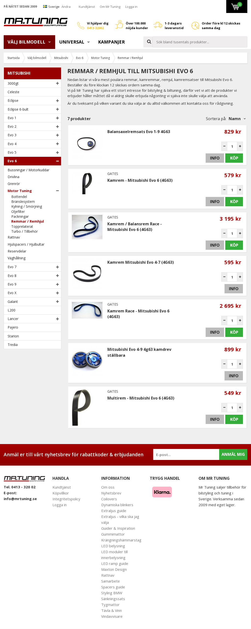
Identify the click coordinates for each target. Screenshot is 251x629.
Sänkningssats (113, 598)
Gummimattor (113, 534)
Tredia (13, 344)
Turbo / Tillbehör (24, 231)
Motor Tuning (20, 190)
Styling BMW (111, 592)
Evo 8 (12, 275)
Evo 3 (12, 135)
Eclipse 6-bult (18, 109)
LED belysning (113, 545)
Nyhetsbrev (111, 493)
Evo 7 (12, 266)
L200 (11, 310)
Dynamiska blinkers (117, 504)
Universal (72, 42)
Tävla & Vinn (111, 610)
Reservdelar (17, 251)
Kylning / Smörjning (26, 206)
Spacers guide (113, 586)
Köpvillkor (60, 493)
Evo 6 (12, 161)
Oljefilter (18, 211)
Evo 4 (12, 143)
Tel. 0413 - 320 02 (20, 486)
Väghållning (16, 258)
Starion (13, 336)
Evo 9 (12, 284)
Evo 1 (12, 117)
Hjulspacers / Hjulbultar (26, 244)
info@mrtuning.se (20, 498)
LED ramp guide (114, 563)
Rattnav (14, 237)
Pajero (13, 327)
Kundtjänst (87, 6)
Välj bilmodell (27, 42)
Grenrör (14, 183)
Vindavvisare (112, 616)
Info (215, 158)
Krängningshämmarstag (121, 540)
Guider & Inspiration (118, 528)
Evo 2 (12, 126)
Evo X (12, 292)
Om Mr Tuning (110, 6)
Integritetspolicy (66, 498)
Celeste (13, 92)
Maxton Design (114, 569)
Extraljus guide (113, 510)
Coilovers (109, 498)
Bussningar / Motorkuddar (28, 170)
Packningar (20, 216)
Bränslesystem (23, 201)
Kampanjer (111, 42)
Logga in (131, 6)
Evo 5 (12, 152)
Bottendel (19, 196)
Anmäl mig (233, 454)
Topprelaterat (22, 226)
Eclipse (13, 100)
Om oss (107, 487)
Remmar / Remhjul (27, 221)
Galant (13, 301)
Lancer (13, 318)
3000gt (13, 83)
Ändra (66, 6)
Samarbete (110, 581)
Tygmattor (110, 604)
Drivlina (13, 176)
